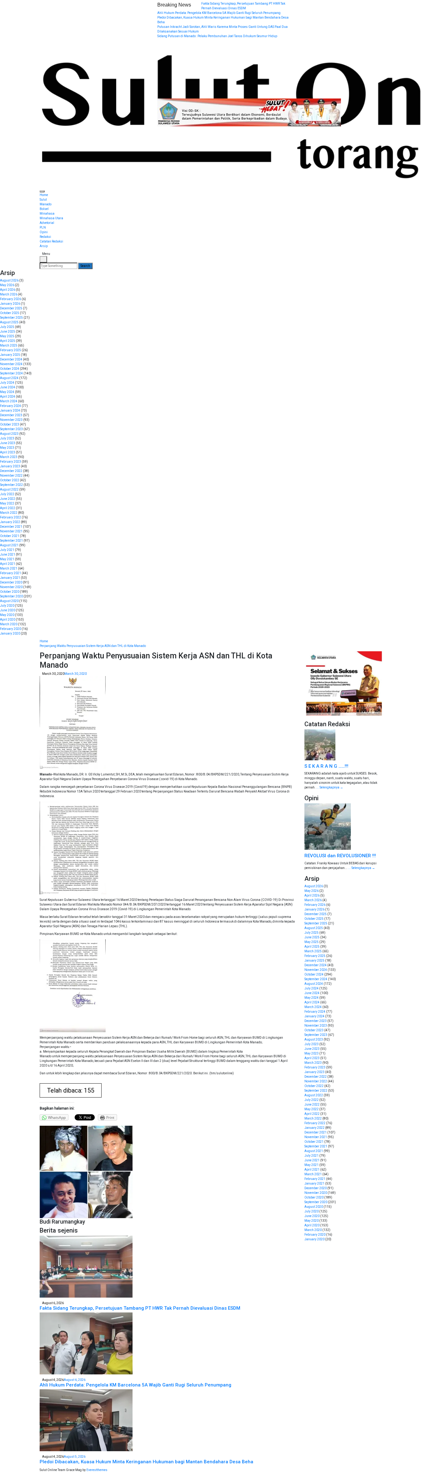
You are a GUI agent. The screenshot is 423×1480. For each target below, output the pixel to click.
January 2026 (10, 303)
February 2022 (10, 517)
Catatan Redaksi (51, 241)
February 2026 (10, 299)
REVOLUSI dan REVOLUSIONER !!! (340, 855)
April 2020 (7, 619)
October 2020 (9, 591)
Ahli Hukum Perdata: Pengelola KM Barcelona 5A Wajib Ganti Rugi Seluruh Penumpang (219, 13)
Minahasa (47, 213)
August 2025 (9, 322)
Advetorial (47, 223)
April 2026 (7, 289)
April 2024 (7, 396)
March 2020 (8, 624)
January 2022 (10, 522)
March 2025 (8, 345)
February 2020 (10, 629)
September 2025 (11, 317)
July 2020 (7, 605)
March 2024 (8, 401)
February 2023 (10, 461)
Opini (44, 232)
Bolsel (44, 209)
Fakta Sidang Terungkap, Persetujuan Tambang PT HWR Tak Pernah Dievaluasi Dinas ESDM (140, 1308)
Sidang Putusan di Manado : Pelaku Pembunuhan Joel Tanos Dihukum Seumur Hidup (217, 36)
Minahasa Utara (51, 218)
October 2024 (9, 368)
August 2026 (9, 280)
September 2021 (11, 540)
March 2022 (8, 512)
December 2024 (11, 359)
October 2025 (9, 313)
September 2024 (11, 373)
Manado (45, 204)
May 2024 (7, 392)
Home (44, 195)
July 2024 (7, 382)
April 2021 (7, 563)
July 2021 (7, 550)
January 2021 (10, 577)
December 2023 (11, 415)
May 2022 (7, 503)
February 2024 (10, 406)
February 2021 (10, 573)
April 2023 (7, 452)
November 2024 (11, 364)
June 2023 (7, 443)
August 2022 (9, 489)
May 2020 (7, 615)
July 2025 (7, 327)
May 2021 (7, 559)
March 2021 (8, 568)
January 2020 (10, 633)
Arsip (44, 246)
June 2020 (7, 610)
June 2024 (7, 387)
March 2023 (8, 457)
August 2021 (9, 545)
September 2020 (11, 596)
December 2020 (11, 582)
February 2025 (10, 350)
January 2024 (10, 410)
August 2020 (9, 601)
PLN (43, 227)
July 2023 (7, 438)
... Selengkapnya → (329, 787)
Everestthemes (96, 1470)
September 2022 (11, 485)
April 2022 (7, 508)
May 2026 (7, 285)
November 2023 (11, 419)
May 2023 (7, 447)
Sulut (43, 199)
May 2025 (7, 336)
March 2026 (8, 294)
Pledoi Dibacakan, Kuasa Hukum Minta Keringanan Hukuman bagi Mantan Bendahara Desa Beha (146, 1462)
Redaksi (45, 236)
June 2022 (7, 498)
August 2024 (9, 378)
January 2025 (10, 354)
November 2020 (11, 587)
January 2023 (10, 466)
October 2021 (9, 536)
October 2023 (9, 424)
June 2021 (7, 554)
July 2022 (7, 494)
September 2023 (11, 429)
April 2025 (7, 341)
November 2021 (11, 531)
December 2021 (11, 526)
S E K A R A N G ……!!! (326, 766)
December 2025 (11, 308)
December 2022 (11, 471)
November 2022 (11, 475)
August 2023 (9, 433)
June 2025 (7, 331)
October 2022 (9, 480)
